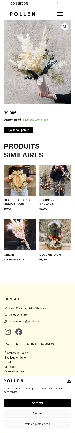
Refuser (37, 413)
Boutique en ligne (15, 357)
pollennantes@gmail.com (25, 321)
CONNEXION (19, 3)
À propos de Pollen (16, 352)
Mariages (10, 366)
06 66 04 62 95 (18, 314)
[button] (69, 381)
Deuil (7, 362)
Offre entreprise (14, 371)
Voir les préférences (37, 424)
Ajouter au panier (18, 130)
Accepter (37, 402)
